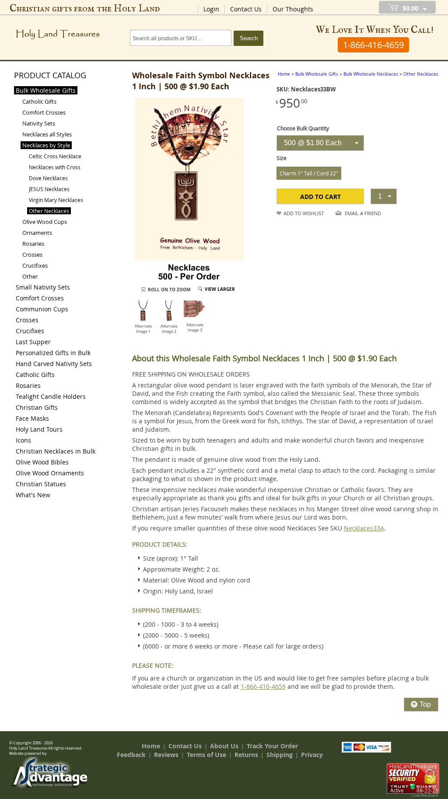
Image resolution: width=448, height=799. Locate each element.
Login (211, 9)
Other (30, 276)
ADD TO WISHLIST (304, 213)
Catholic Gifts (39, 101)
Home (151, 746)
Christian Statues (41, 484)
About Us (224, 746)
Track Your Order (272, 746)
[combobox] (320, 143)
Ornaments (37, 233)
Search (249, 38)
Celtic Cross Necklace (55, 156)
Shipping (279, 754)
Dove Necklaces (48, 177)
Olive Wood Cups (44, 222)
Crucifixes (35, 265)
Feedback (131, 754)
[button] (320, 196)
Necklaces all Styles (47, 134)
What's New (33, 495)
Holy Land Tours (39, 429)
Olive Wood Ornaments (50, 473)
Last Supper (33, 342)
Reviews (166, 754)
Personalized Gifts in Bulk (53, 353)
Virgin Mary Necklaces (56, 199)
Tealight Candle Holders (51, 396)
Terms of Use (206, 754)
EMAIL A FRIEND (363, 213)
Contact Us (246, 9)
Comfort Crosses (44, 112)
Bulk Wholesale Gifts (46, 90)
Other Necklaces (49, 210)
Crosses (32, 254)
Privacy (312, 754)
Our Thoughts (293, 9)
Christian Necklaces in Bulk (55, 451)
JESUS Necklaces (49, 188)
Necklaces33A (364, 528)
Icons (23, 440)
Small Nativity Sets (43, 287)
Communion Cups (42, 309)
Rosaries (33, 244)
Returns (246, 754)
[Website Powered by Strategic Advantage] (49, 786)
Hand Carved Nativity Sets (54, 363)
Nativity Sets (38, 123)
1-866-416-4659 (263, 686)
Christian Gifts (37, 407)
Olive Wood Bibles (42, 462)
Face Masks (32, 418)
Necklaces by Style (46, 145)
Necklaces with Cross (54, 167)
